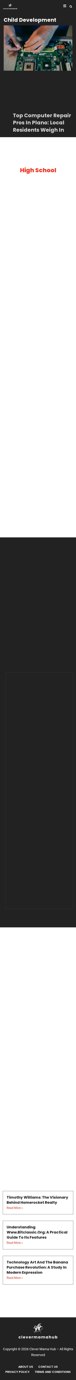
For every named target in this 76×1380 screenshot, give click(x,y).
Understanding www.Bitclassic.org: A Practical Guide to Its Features (37, 1232)
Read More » (15, 1208)
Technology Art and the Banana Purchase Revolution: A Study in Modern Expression (37, 1267)
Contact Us (48, 1367)
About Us (25, 1367)
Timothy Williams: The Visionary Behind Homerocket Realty (37, 1200)
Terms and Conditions (53, 1372)
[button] (70, 6)
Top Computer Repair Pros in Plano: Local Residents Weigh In (42, 122)
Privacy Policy (17, 1372)
